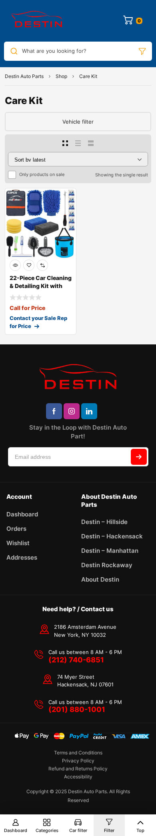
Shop (61, 76)
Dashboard (15, 830)
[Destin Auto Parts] (37, 20)
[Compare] (42, 265)
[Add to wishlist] (28, 265)
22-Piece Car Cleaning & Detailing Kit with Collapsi (41, 285)
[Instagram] (72, 411)
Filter (109, 830)
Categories (47, 830)
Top (140, 830)
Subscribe (139, 457)
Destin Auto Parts (24, 76)
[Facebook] (54, 411)
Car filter (78, 830)
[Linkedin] (89, 411)
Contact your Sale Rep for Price (38, 322)
